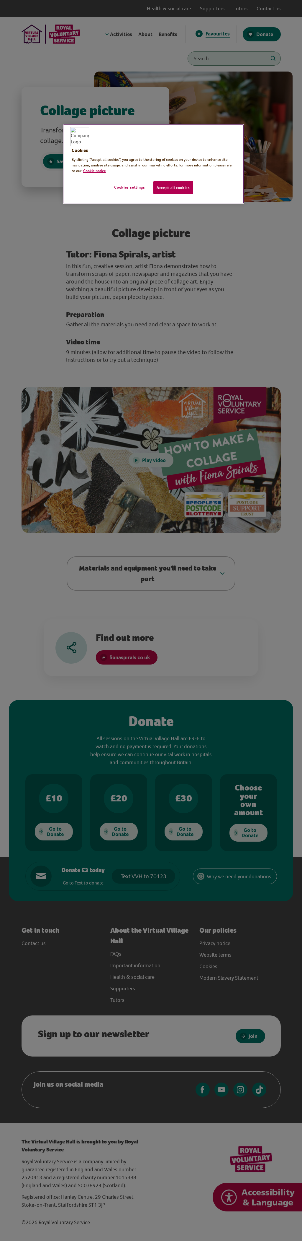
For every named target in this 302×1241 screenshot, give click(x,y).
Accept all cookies (173, 187)
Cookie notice (94, 170)
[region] (153, 164)
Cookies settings (129, 187)
